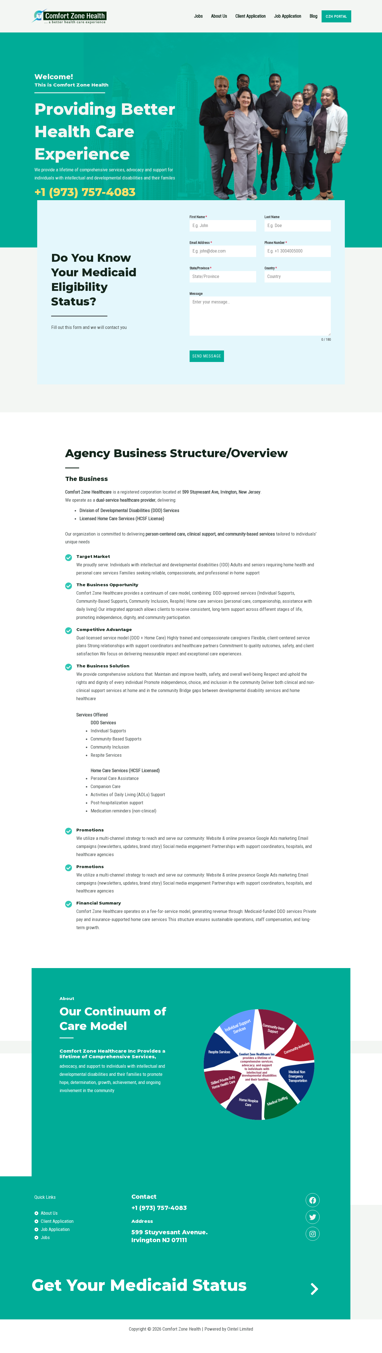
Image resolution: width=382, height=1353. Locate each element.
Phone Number (276, 243)
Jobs (198, 16)
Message (196, 294)
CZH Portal (336, 16)
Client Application (250, 16)
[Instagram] (313, 1234)
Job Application (287, 16)
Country (271, 268)
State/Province (200, 268)
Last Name (272, 217)
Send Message (206, 356)
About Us (219, 16)
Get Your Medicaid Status (139, 1285)
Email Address (201, 243)
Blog (313, 16)
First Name (198, 217)
